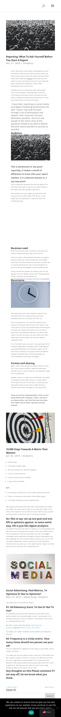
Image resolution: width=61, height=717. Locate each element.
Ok (31, 712)
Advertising (30, 597)
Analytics (28, 63)
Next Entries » (50, 687)
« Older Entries (11, 687)
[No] (57, 707)
